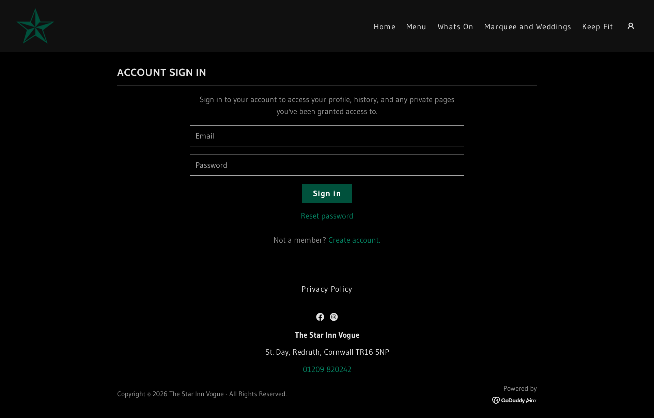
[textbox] (327, 135)
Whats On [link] (456, 26)
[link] (35, 25)
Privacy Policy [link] (326, 289)
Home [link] (384, 26)
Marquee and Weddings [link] (527, 26)
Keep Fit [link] (597, 26)
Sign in (327, 193)
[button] (631, 26)
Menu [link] (416, 26)
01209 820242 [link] (327, 369)
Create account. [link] (354, 240)
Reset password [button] (327, 216)
